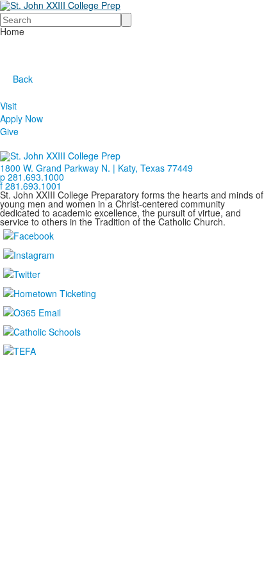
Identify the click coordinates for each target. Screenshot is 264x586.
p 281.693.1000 (32, 176)
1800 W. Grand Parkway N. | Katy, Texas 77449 (96, 167)
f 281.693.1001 (31, 185)
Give (9, 131)
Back (23, 78)
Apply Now (21, 118)
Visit (8, 105)
